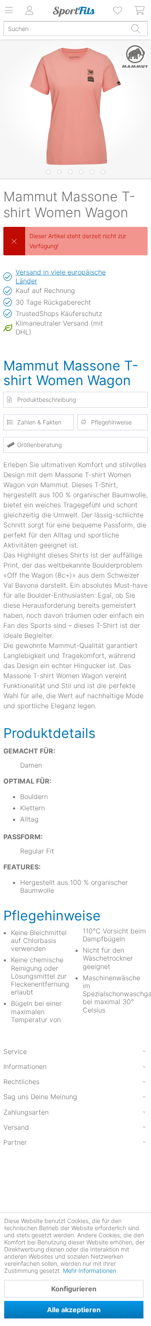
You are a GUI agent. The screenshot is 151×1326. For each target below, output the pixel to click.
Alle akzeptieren (74, 1309)
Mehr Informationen (89, 1270)
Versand (16, 1127)
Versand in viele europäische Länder (61, 276)
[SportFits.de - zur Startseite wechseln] (74, 11)
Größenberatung (39, 444)
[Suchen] (135, 28)
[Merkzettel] (118, 10)
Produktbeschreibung (46, 399)
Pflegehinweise (111, 422)
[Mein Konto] (29, 10)
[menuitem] (118, 10)
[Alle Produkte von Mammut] (133, 56)
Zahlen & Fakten (39, 422)
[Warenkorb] (140, 10)
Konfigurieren (73, 1289)
